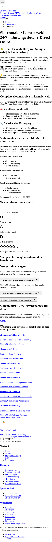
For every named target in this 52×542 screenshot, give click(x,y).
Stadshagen (9, 510)
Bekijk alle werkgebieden (15, 523)
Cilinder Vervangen (13, 477)
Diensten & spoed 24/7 (9, 13)
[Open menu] (2, 2)
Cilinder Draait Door (13, 493)
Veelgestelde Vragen (13, 455)
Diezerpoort (10, 519)
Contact (19, 15)
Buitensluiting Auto (13, 483)
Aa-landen (9, 514)
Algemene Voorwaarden (14, 536)
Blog (5, 15)
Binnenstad (9, 507)
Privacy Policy (11, 534)
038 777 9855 (5, 437)
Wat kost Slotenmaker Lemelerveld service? (17, 300)
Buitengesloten (11, 470)
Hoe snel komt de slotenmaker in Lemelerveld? (18, 280)
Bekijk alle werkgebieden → (11, 417)
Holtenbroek (10, 517)
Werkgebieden (24, 13)
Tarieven (33, 13)
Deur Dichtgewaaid (13, 495)
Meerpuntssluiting (12, 481)
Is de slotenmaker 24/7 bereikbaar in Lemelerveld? (19, 294)
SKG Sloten (10, 479)
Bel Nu (3, 321)
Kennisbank (11, 15)
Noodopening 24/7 (12, 472)
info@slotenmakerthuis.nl (21, 437)
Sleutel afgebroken (12, 498)
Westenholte (10, 521)
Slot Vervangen (11, 474)
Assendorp (9, 512)
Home (7, 22)
